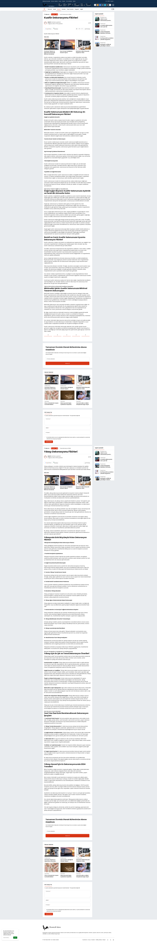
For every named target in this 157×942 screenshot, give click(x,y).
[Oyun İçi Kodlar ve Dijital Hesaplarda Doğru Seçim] (83, 397)
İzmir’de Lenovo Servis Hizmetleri (52, 711)
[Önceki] (95, 5)
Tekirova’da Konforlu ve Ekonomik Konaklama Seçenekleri (58, 286)
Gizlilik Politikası (6, 937)
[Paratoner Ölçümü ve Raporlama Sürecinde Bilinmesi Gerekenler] (51, 47)
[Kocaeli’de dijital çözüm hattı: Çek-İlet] (104, 25)
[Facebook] (108, 940)
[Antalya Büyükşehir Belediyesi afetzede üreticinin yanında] (104, 32)
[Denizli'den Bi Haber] (49, 5)
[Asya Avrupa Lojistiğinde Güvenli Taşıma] (67, 47)
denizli (49, 22)
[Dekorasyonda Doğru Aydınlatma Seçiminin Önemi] (67, 397)
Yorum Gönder (49, 441)
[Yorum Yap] (77, 29)
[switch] (112, 9)
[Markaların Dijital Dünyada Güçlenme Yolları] (83, 47)
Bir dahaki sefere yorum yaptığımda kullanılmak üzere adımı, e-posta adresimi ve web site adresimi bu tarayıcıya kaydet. (68, 438)
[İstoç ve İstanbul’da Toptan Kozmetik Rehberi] (52, 397)
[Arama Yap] (113, 5)
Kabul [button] (15, 937)
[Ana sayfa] (44, 9)
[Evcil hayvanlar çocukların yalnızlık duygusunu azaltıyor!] (104, 38)
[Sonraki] (110, 5)
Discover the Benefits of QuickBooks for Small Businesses (58, 651)
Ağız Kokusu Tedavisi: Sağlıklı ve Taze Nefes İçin (56, 189)
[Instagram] (113, 940)
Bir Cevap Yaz (48, 412)
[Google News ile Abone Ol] (48, 29)
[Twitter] (111, 940)
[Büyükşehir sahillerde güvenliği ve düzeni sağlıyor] (104, 44)
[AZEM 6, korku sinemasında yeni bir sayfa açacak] (104, 19)
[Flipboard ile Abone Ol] (55, 29)
